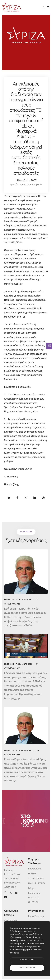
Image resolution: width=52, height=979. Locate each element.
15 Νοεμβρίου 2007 (26, 180)
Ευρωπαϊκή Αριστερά (34, 895)
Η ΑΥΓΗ (32, 874)
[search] (43, 7)
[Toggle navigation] (48, 7)
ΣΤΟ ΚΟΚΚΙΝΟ (36, 879)
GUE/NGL (33, 902)
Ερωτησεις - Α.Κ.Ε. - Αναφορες (18, 600)
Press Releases (36, 916)
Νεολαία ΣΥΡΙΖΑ (36, 884)
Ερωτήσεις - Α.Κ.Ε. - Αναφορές (26, 185)
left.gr (31, 888)
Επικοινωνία (35, 869)
